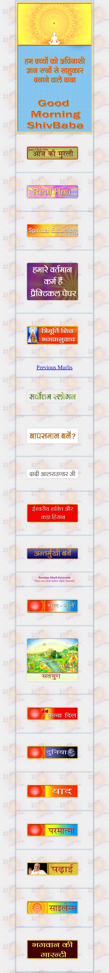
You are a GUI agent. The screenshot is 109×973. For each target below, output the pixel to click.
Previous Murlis (54, 367)
